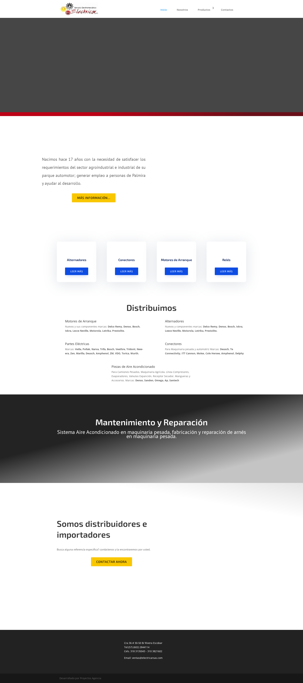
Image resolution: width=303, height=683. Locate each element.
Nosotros (182, 9)
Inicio (163, 9)
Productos (204, 9)
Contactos (227, 9)
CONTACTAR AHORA (111, 562)
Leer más (76, 271)
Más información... (93, 198)
